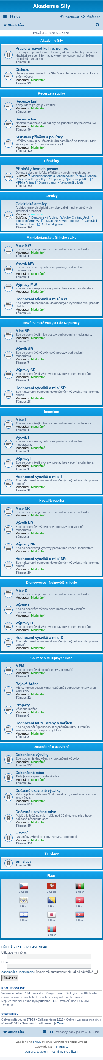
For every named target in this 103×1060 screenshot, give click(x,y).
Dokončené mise (30, 773)
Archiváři (37, 214)
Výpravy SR (25, 370)
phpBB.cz (62, 1046)
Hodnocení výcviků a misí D (39, 638)
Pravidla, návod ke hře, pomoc (42, 48)
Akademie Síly (51, 40)
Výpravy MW (26, 285)
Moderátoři (38, 80)
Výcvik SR (24, 349)
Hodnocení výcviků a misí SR (41, 388)
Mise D (21, 590)
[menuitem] (14, 17)
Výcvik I (22, 437)
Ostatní (22, 833)
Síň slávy (51, 853)
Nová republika (78, 179)
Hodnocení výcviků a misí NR (41, 559)
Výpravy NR (25, 544)
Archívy (51, 196)
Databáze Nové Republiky (62, 220)
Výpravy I (24, 459)
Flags (51, 876)
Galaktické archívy (31, 204)
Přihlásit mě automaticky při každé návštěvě (64, 971)
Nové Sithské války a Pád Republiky (51, 323)
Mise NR (23, 508)
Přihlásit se (11, 947)
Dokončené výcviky (32, 755)
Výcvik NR (24, 523)
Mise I (21, 420)
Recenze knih (27, 101)
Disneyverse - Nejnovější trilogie (51, 583)
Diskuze (22, 70)
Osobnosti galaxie (53, 224)
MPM (20, 666)
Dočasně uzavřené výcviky (38, 791)
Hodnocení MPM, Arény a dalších (44, 723)
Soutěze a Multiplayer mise (51, 658)
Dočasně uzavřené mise (36, 812)
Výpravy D (24, 623)
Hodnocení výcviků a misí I (39, 477)
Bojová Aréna (27, 684)
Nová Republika (51, 500)
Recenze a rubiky (51, 93)
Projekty (23, 705)
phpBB (37, 1041)
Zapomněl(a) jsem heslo (17, 971)
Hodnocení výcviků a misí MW (41, 299)
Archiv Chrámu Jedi (75, 217)
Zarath (61, 1023)
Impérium (57, 179)
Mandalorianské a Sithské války (52, 175)
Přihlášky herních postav (37, 169)
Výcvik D (23, 605)
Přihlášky (51, 161)
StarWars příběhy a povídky (39, 137)
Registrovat (37, 947)
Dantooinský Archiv (44, 217)
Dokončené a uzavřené (51, 747)
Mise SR (23, 331)
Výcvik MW (25, 263)
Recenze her (26, 119)
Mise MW (23, 245)
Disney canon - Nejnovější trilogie (61, 182)
